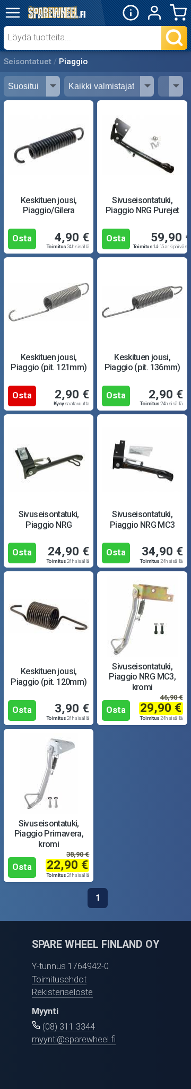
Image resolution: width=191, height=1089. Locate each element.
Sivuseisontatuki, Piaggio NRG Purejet (142, 205)
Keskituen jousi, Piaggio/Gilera (49, 205)
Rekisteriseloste (62, 992)
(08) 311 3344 (68, 1027)
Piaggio (73, 61)
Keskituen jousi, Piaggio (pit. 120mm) (48, 676)
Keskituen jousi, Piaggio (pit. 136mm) (142, 362)
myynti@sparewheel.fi (74, 1039)
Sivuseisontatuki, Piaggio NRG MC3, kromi (142, 676)
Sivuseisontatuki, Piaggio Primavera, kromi (48, 833)
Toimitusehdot (59, 979)
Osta (22, 238)
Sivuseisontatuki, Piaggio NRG (49, 519)
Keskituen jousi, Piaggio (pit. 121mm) (48, 362)
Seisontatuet (27, 61)
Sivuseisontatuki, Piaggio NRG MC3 (142, 519)
